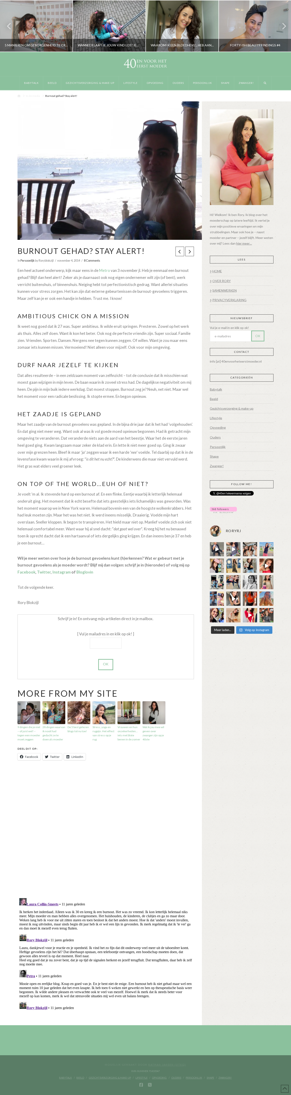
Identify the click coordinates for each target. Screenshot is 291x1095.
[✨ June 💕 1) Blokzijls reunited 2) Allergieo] (250, 549)
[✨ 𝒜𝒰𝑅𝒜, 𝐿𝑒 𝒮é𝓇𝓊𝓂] (266, 582)
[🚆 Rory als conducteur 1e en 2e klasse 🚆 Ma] (217, 549)
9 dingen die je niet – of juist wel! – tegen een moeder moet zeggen (29, 733)
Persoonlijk (27, 260)
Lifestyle (216, 418)
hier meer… (244, 243)
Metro (104, 270)
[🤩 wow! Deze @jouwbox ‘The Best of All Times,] (233, 549)
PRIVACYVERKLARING (229, 300)
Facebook (26, 572)
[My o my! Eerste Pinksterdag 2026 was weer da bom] (266, 566)
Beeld (214, 399)
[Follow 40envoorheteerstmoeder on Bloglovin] (223, 509)
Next (281, 26)
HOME (217, 271)
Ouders (215, 437)
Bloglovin (84, 572)
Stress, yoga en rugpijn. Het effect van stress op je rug (103, 733)
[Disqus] (106, 829)
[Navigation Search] (265, 83)
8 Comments (92, 260)
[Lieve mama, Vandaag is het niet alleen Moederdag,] (250, 582)
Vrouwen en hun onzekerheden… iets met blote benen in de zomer (129, 733)
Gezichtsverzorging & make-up (231, 408)
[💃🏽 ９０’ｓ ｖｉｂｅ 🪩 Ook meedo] (250, 615)
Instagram (61, 572)
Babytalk (216, 389)
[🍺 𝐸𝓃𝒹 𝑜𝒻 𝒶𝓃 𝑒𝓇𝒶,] (217, 582)
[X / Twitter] (150, 1085)
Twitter (44, 572)
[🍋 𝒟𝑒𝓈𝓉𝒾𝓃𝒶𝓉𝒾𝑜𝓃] (217, 566)
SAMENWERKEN (224, 290)
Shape (214, 456)
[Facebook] (141, 1085)
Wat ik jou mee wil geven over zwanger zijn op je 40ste (153, 733)
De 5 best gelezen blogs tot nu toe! (78, 729)
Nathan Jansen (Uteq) (167, 1064)
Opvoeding (218, 427)
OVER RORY (221, 281)
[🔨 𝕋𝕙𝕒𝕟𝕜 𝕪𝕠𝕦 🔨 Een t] (233, 615)
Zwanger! (217, 466)
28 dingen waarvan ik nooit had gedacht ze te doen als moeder (54, 733)
